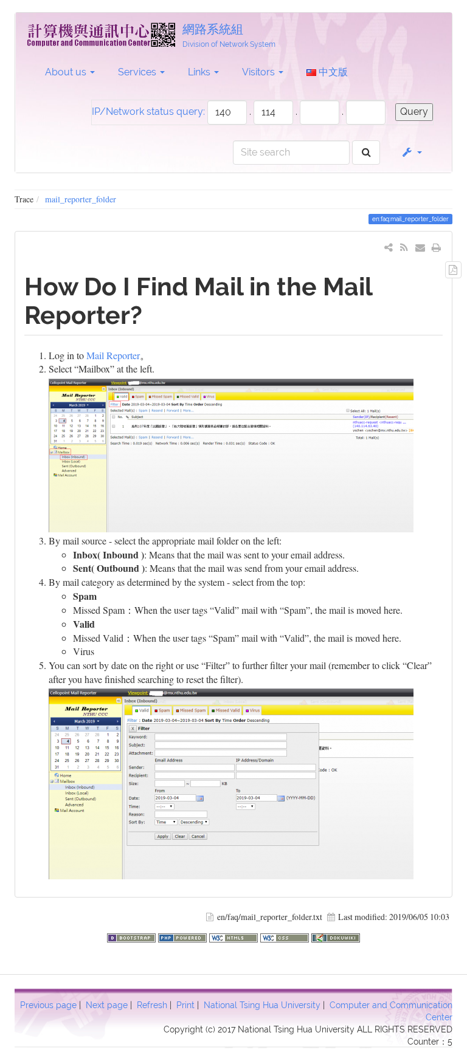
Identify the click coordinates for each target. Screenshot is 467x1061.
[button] (411, 152)
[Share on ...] (388, 247)
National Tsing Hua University (262, 1005)
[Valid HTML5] (234, 936)
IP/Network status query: (148, 111)
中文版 (332, 72)
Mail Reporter (113, 355)
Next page (107, 1005)
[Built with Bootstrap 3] (132, 936)
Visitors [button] (259, 72)
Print (185, 1005)
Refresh (152, 1005)
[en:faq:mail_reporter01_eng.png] (231, 453)
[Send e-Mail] (420, 247)
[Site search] (366, 152)
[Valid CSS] (285, 936)
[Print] (436, 247)
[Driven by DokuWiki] (335, 936)
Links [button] (200, 72)
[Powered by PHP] (183, 936)
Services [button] (138, 72)
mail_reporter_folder (80, 199)
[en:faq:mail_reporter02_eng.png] (231, 782)
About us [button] (67, 72)
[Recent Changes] (404, 247)
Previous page (48, 1005)
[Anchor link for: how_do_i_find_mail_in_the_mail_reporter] (154, 313)
